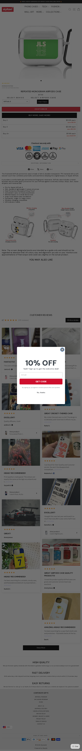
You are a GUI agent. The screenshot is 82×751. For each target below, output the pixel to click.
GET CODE (41, 381)
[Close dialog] (62, 349)
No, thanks (41, 392)
